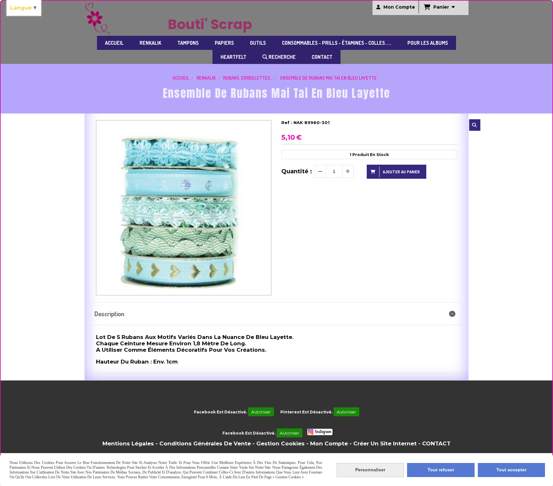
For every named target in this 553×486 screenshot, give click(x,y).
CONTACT (436, 443)
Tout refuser (441, 469)
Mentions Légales (128, 443)
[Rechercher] (474, 125)
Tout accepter (511, 469)
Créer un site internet (385, 443)
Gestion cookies (280, 443)
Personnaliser (370, 469)
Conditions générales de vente (205, 443)
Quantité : (296, 171)
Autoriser (261, 411)
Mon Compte (329, 443)
